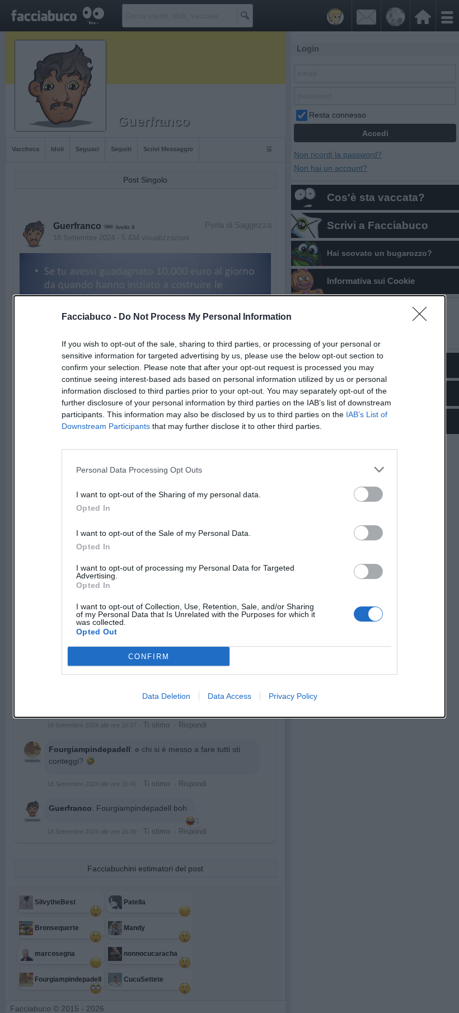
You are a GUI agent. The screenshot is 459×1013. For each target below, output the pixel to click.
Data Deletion (166, 696)
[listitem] (229, 469)
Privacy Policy (293, 696)
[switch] (368, 494)
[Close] (423, 317)
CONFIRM (149, 656)
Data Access (229, 696)
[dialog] (229, 506)
